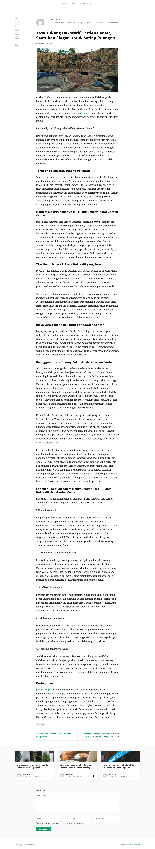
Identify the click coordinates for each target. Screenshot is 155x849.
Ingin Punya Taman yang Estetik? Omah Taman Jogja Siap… (33, 766)
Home (64, 3)
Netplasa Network (134, 845)
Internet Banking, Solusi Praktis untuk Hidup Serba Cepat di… (118, 766)
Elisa (55, 20)
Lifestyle (40, 724)
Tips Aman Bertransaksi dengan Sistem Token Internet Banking (75, 766)
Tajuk (73, 3)
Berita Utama (85, 3)
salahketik (26, 774)
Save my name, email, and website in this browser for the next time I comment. (61, 823)
